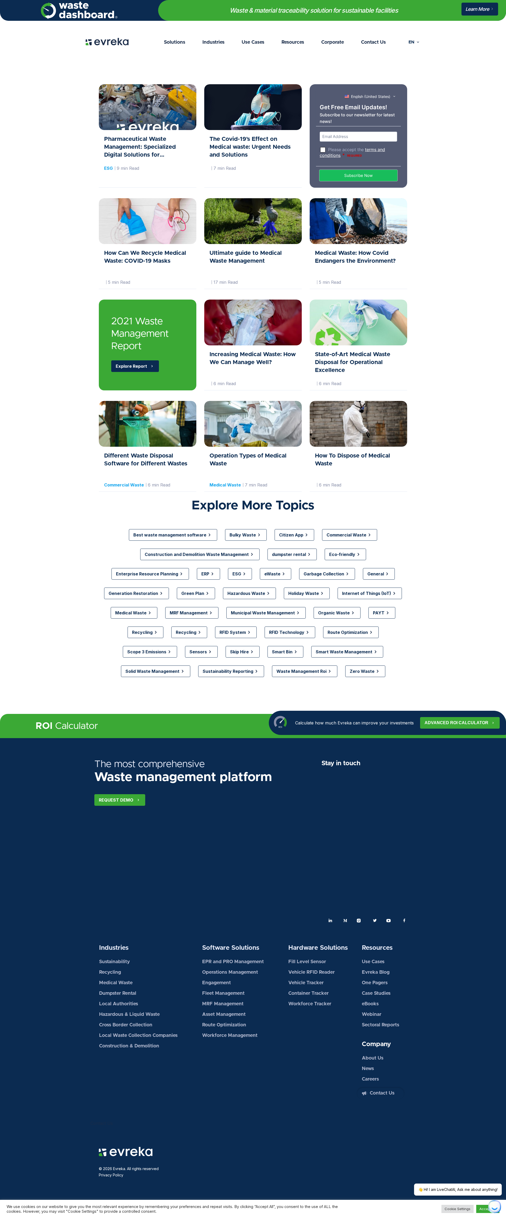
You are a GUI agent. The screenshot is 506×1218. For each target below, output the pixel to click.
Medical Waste (225, 485)
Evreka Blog (376, 972)
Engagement (216, 983)
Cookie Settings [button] (457, 1209)
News (368, 1068)
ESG (108, 168)
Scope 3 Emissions (146, 651)
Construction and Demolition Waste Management (197, 554)
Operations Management (230, 972)
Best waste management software (169, 535)
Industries (213, 42)
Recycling (142, 632)
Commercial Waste (124, 485)
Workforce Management (229, 1035)
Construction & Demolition (129, 1046)
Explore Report (131, 366)
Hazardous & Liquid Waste (129, 1014)
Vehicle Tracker (306, 983)
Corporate (332, 42)
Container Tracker (308, 993)
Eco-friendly (342, 554)
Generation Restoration (133, 593)
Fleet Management (223, 993)
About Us (372, 1058)
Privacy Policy (111, 1175)
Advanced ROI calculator (456, 722)
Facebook (404, 920)
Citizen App (291, 535)
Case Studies (376, 993)
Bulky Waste (243, 535)
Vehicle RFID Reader (311, 972)
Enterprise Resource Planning (147, 573)
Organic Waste (334, 612)
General (375, 573)
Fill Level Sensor (307, 962)
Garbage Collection (324, 573)
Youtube (389, 920)
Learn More (477, 9)
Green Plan (192, 593)
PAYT (379, 612)
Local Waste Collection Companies (138, 1035)
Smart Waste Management (344, 651)
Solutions (174, 42)
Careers (370, 1079)
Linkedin (330, 920)
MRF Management (189, 612)
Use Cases (253, 42)
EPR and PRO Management (233, 962)
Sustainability (114, 962)
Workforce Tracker (309, 1004)
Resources (292, 42)
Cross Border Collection (125, 1025)
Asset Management (224, 1014)
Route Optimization (348, 632)
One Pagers (375, 983)
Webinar (371, 1014)
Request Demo (116, 800)
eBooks (370, 1004)
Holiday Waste (303, 593)
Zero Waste (362, 671)
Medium (345, 920)
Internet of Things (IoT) (366, 593)
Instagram (360, 920)
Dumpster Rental (117, 993)
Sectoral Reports (380, 1025)
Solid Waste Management (152, 671)
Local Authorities (118, 1004)
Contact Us (373, 42)
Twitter (375, 920)
